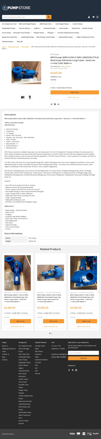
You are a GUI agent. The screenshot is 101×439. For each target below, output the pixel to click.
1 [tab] (49, 333)
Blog (3, 357)
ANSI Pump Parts (46, 24)
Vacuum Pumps (7, 41)
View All (37, 374)
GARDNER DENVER (41, 360)
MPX (36, 365)
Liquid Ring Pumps (27, 37)
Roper (37, 349)
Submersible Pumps (66, 37)
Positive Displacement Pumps (68, 33)
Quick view (17, 273)
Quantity (6, 317)
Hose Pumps (6, 33)
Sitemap (4, 360)
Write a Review (66, 66)
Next (99, 292)
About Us (5, 346)
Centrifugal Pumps (62, 24)
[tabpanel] (17, 292)
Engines (37, 28)
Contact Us (5, 354)
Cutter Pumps (78, 24)
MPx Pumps (39, 351)
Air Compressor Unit (9, 24)
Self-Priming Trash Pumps (45, 37)
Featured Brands (49, 28)
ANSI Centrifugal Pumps (27, 24)
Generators (76, 28)
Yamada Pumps (40, 346)
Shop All (20, 41)
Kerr (36, 368)
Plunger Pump (39, 33)
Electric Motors (24, 28)
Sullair (37, 357)
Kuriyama (38, 354)
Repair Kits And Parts (9, 37)
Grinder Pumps (87, 28)
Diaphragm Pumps (8, 28)
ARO (36, 371)
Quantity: (53, 80)
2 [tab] (51, 333)
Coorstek (38, 362)
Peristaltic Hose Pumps (21, 33)
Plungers (51, 33)
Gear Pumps (63, 28)
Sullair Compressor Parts (85, 37)
